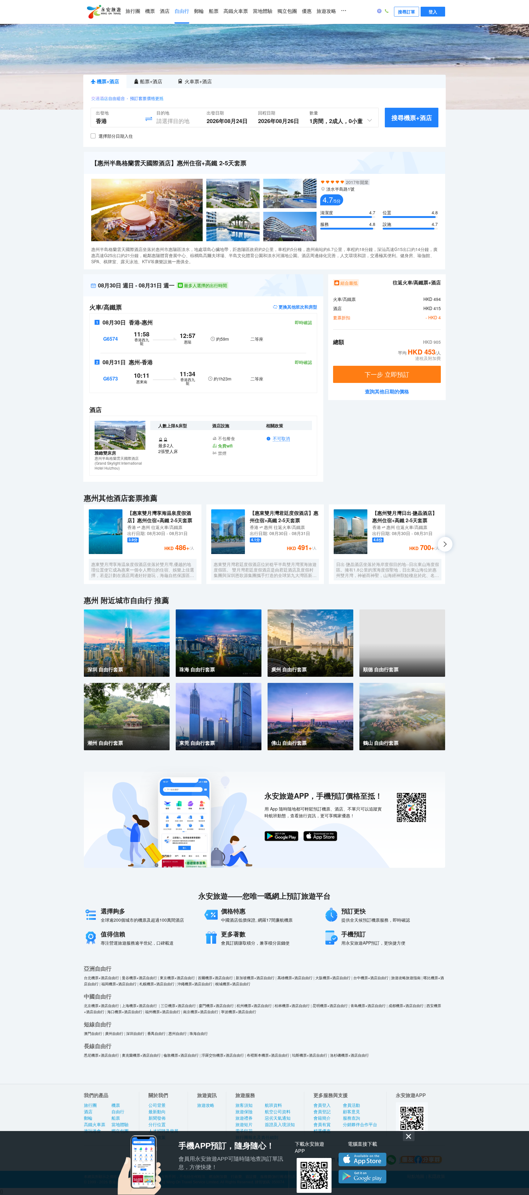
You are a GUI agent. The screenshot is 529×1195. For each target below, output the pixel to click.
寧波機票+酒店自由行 (238, 1011)
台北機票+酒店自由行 (101, 977)
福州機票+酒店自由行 (162, 1011)
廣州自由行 (114, 1033)
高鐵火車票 (235, 11)
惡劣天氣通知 (278, 1118)
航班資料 (273, 1105)
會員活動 (351, 1105)
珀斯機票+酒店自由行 (309, 1055)
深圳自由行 (135, 1033)
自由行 (181, 11)
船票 (214, 11)
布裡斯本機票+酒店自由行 (268, 1055)
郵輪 (199, 11)
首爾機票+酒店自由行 (215, 977)
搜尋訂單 (406, 12)
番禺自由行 (156, 1033)
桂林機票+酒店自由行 (292, 1005)
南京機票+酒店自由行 (200, 1011)
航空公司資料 (278, 1111)
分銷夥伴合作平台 (360, 1124)
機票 (150, 11)
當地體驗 (262, 11)
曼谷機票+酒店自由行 (139, 977)
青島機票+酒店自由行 (368, 1005)
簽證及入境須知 (280, 1124)
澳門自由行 (93, 1033)
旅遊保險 (244, 1111)
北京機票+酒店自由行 (101, 1005)
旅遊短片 (244, 1124)
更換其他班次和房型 (297, 307)
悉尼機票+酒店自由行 (101, 1055)
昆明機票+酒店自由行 (330, 1005)
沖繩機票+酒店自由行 (194, 983)
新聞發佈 (157, 1118)
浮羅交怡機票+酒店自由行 (222, 1055)
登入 (433, 12)
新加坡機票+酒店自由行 (255, 977)
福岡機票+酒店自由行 (119, 983)
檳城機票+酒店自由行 (232, 983)
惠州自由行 (177, 1033)
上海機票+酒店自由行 (140, 1005)
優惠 (307, 11)
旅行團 (133, 11)
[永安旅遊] (103, 12)
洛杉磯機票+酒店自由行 (349, 1055)
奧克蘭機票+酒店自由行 (141, 1055)
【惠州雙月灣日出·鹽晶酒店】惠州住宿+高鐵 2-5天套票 (404, 516)
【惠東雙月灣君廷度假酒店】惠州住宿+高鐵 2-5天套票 (284, 516)
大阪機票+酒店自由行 (333, 977)
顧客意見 (351, 1111)
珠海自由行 (198, 1033)
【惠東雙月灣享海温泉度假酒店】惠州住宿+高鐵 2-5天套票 (159, 516)
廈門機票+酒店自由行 (216, 1005)
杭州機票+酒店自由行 (254, 1005)
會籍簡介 (322, 1118)
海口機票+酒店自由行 (124, 1011)
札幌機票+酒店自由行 (156, 983)
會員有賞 (322, 1124)
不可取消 (281, 438)
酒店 (165, 11)
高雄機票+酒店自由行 (295, 977)
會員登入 (322, 1105)
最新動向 (157, 1111)
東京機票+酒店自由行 (177, 977)
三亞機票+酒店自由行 (178, 1005)
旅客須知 (244, 1105)
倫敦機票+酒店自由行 (181, 1055)
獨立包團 (287, 11)
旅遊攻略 (326, 11)
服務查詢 (351, 1118)
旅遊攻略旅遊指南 (406, 977)
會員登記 (322, 1111)
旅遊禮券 (244, 1118)
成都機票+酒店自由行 (406, 1005)
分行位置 (157, 1124)
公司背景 (157, 1105)
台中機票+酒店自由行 (370, 977)
